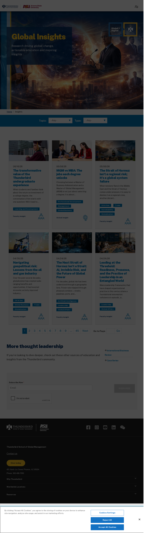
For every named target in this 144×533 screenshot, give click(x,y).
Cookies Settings (107, 513)
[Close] (139, 519)
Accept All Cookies (107, 527)
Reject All (107, 520)
